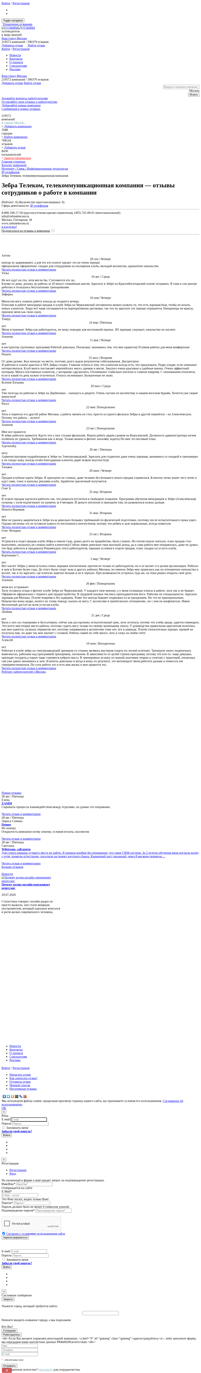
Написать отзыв (20, 957)
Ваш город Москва (14, 38)
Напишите (45, 1252)
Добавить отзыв (14, 147)
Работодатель (11, 1217)
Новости (15, 55)
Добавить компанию (17, 126)
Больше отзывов (12, 749)
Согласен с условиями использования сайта (35, 1116)
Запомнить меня (16, 1010)
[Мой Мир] (17, 978)
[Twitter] (8, 978)
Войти (6, 3)
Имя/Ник (8, 1066)
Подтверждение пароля (18, 1093)
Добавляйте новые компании (21, 105)
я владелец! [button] (9, 227)
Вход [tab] (12, 1056)
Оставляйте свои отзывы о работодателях (29, 101)
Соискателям (18, 65)
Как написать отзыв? (23, 960)
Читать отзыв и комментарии (21, 696)
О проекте (16, 62)
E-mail (6, 1001)
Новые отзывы (11, 675)
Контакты (16, 58)
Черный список (19, 967)
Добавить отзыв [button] (12, 45)
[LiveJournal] (21, 978)
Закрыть (8, 1181)
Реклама (14, 69)
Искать (194, 94)
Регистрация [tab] (17, 1052)
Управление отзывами (17, 24)
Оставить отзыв (20, 964)
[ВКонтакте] (4, 978)
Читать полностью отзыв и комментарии (29, 269)
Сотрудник (9, 1213)
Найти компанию (15, 137)
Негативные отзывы (23, 971)
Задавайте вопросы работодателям (25, 98)
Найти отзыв (36, 45)
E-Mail (7, 1074)
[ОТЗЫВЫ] (18, 27)
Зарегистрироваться (17, 158)
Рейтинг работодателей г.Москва (24, 671)
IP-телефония (39, 205)
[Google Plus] (25, 978)
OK (4, 990)
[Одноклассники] (13, 978)
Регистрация (21, 3)
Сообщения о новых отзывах (21, 109)
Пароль (6, 1006)
